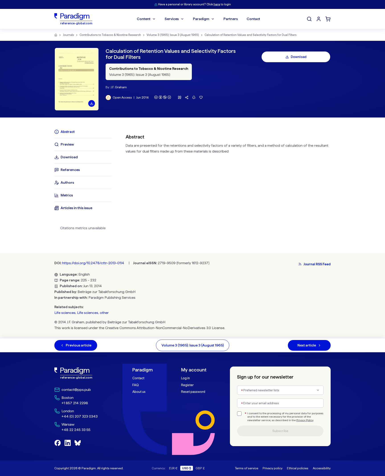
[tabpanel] (228, 181)
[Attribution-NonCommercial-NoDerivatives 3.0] (162, 97)
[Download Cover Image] (91, 103)
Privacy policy (273, 468)
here (217, 4)
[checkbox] (239, 413)
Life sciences (65, 313)
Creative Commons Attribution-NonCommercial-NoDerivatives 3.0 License (164, 328)
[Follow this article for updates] (194, 97)
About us (138, 392)
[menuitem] (318, 19)
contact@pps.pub (76, 389)
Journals (68, 35)
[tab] (82, 131)
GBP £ (200, 468)
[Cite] (179, 97)
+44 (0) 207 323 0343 (79, 416)
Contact (138, 378)
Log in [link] (185, 378)
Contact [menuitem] (253, 19)
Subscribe (280, 431)
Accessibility (322, 468)
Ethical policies (297, 468)
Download (299, 57)
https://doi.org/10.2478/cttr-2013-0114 (93, 263)
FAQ (135, 385)
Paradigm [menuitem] (201, 19)
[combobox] (280, 390)
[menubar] (198, 19)
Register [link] (187, 385)
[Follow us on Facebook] (57, 443)
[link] (83, 373)
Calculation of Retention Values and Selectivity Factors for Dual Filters (251, 35)
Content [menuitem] (143, 19)
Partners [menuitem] (230, 19)
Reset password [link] (193, 392)
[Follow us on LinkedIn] (67, 443)
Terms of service (246, 468)
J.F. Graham (119, 87)
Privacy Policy (304, 420)
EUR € (173, 468)
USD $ (186, 468)
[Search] (309, 19)
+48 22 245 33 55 (75, 430)
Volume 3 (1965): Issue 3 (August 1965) (173, 35)
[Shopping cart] (328, 19)
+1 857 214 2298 (74, 403)
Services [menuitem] (172, 19)
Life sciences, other (93, 313)
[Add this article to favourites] (201, 97)
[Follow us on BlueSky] (77, 443)
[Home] (55, 35)
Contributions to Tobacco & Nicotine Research (110, 35)
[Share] (187, 97)
